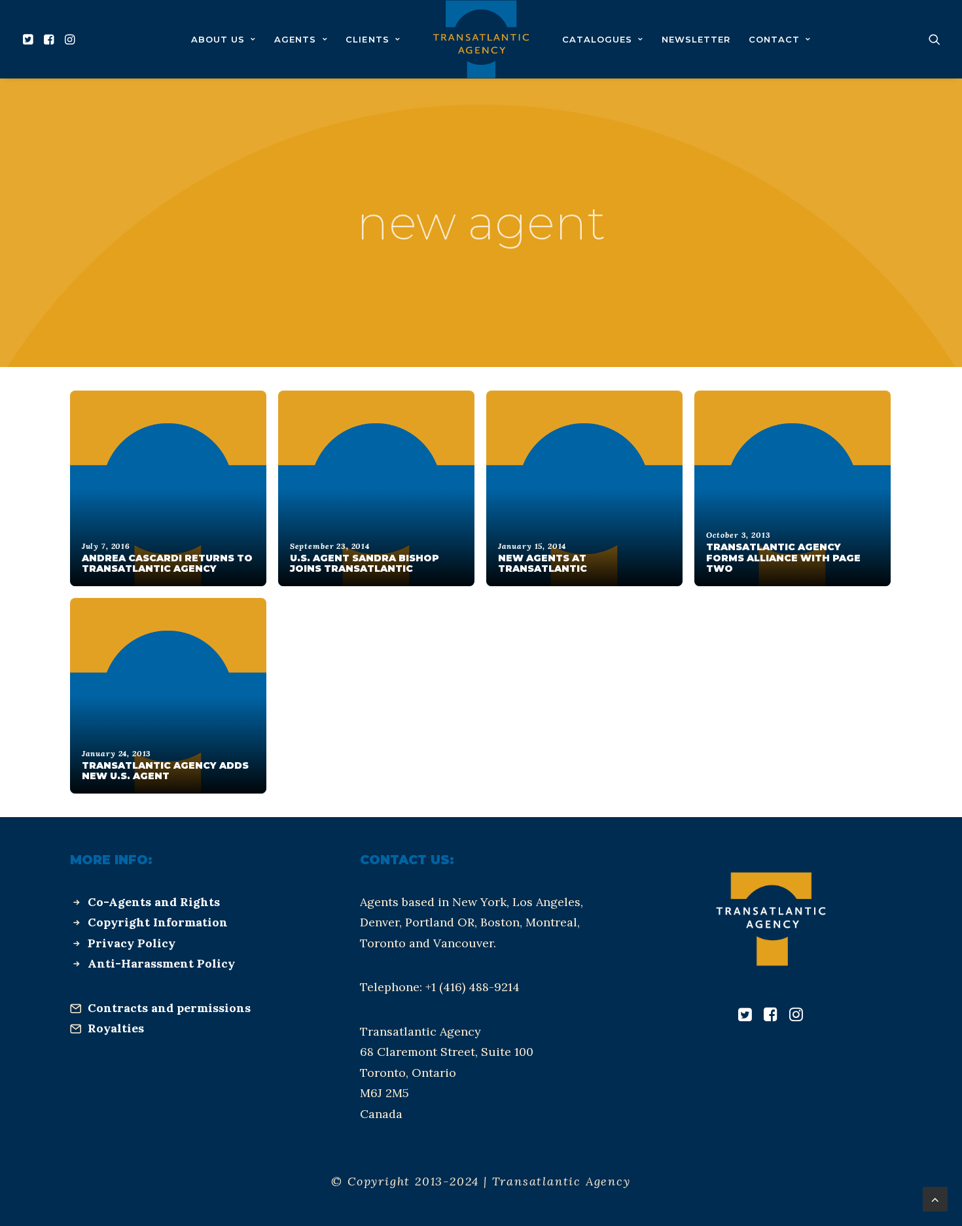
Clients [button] (367, 39)
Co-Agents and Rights (154, 901)
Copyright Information (158, 922)
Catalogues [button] (597, 39)
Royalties (116, 1028)
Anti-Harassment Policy (161, 963)
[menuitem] (30, 39)
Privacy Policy (131, 943)
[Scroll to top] (935, 1198)
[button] (30, 39)
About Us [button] (218, 39)
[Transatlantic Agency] (481, 39)
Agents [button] (295, 39)
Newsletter (696, 39)
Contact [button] (774, 39)
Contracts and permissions (169, 1007)
